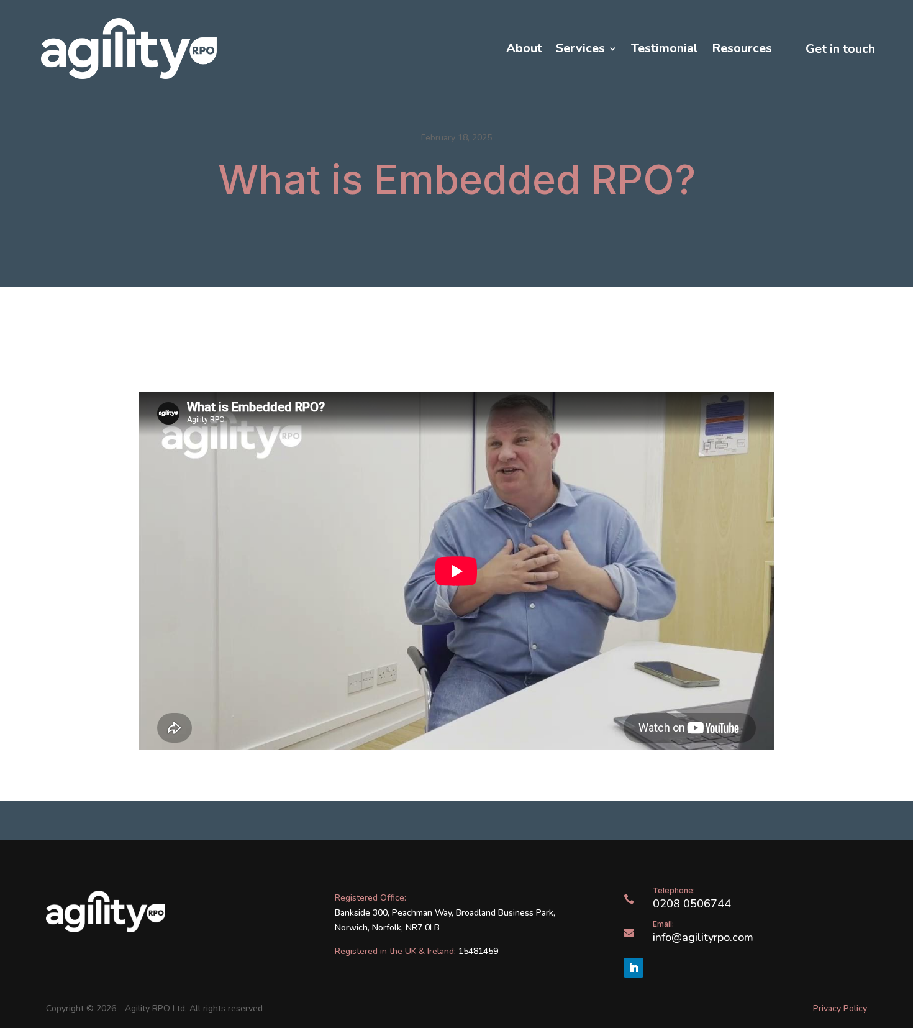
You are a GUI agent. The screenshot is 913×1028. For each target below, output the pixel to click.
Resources (742, 48)
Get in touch (840, 48)
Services (580, 48)
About (524, 48)
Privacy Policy (840, 1008)
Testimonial (664, 48)
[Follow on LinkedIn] (633, 968)
